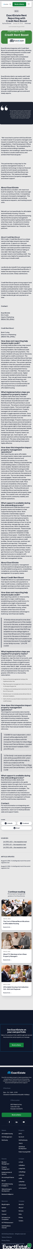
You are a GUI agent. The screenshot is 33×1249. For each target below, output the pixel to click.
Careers (21, 1220)
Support (4, 1211)
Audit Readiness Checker (6, 1226)
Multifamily (5, 1140)
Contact (4, 1214)
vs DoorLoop (22, 1185)
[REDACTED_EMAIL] (7, 319)
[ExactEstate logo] (6, 4)
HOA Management (7, 1137)
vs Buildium (22, 1165)
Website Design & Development (7, 1190)
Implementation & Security (7, 1173)
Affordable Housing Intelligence (7, 1184)
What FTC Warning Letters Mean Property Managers (15, 955)
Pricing (21, 1217)
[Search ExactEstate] (10, 4)
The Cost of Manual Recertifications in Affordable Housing (16, 922)
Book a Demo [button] (16, 1045)
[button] (28, 4)
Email (18, 828)
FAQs (20, 1214)
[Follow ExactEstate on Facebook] (9, 1122)
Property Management (5, 1168)
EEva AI (4, 1180)
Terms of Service (7, 1237)
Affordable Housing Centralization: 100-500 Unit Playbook (16, 988)
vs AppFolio (22, 1168)
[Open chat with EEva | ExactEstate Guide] (29, 1245)
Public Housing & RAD (24, 1152)
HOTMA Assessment (7, 1222)
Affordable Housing (7, 1133)
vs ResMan (21, 1181)
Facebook (26, 823)
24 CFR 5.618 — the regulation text (14, 847)
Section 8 (21, 1137)
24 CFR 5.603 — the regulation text (15, 842)
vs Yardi (21, 1162)
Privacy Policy (6, 1240)
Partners (21, 1211)
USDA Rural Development (23, 1147)
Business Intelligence (7, 1194)
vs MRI (20, 1178)
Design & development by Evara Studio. (13, 1243)
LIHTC (20, 1133)
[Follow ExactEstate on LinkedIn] (16, 1122)
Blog (16, 11)
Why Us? (21, 1207)
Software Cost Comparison (6, 1218)
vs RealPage (22, 1172)
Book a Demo (19, 4)
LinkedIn (9, 823)
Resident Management (5, 1163)
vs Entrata (21, 1175)
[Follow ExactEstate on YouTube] (24, 1122)
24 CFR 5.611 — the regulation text (14, 844)
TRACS (21, 1143)
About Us (21, 1204)
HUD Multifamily (23, 1140)
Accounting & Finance (8, 1177)
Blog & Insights (6, 1204)
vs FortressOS (23, 1188)
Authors (4, 1207)
